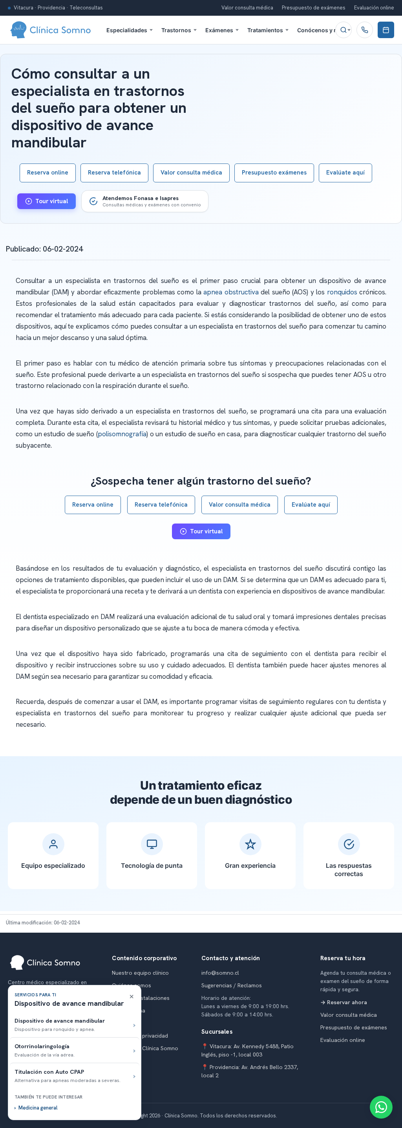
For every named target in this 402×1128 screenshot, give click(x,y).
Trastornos (176, 30)
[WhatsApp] (381, 1107)
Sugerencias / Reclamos (231, 985)
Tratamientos (265, 30)
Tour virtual (51, 201)
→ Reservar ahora (343, 1002)
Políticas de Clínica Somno (145, 1048)
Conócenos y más (321, 30)
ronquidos (342, 292)
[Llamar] (364, 30)
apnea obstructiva (231, 292)
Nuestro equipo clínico (140, 972)
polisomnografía (122, 434)
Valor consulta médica (247, 7)
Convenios (125, 1023)
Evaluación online (374, 7)
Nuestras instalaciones (141, 997)
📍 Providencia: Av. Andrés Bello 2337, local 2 (249, 1071)
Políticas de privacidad (140, 1035)
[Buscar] (343, 30)
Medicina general (37, 1107)
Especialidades (126, 30)
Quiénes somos (131, 985)
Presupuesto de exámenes (313, 7)
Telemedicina (128, 1010)
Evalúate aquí (345, 172)
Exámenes (219, 30)
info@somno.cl (220, 972)
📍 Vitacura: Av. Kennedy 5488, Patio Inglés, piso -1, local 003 (247, 1050)
